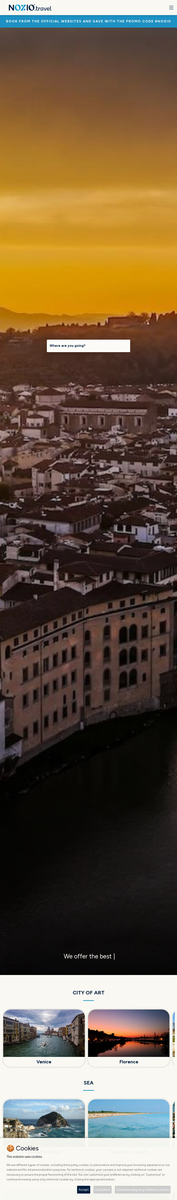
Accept (84, 1190)
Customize (102, 1190)
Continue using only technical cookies (142, 1190)
